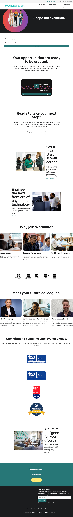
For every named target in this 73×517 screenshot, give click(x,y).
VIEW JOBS (36, 46)
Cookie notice (41, 512)
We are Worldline (51, 1)
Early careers (52, 4)
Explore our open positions (36, 133)
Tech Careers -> (16, 216)
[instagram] (42, 508)
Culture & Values (65, 4)
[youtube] (38, 508)
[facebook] (35, 508)
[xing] (45, 508)
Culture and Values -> (50, 455)
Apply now (36, 480)
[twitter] (31, 508)
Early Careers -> (50, 178)
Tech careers (41, 4)
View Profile (69, 1)
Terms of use (22, 512)
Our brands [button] (66, 8)
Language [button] (62, 1)
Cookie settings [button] (50, 512)
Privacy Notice (31, 512)
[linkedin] (28, 508)
